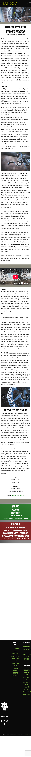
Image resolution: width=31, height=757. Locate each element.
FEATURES (15, 649)
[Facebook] (1, 721)
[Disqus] (15, 566)
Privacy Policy (27, 734)
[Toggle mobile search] (26, 3)
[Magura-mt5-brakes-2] (15, 397)
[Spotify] (4, 724)
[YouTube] (4, 721)
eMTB (15, 666)
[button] (3, 397)
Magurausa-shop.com (18, 495)
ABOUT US (26, 670)
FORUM (15, 668)
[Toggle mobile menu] (30, 3)
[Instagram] (7, 721)
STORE (15, 673)
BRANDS (15, 675)
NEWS (15, 670)
